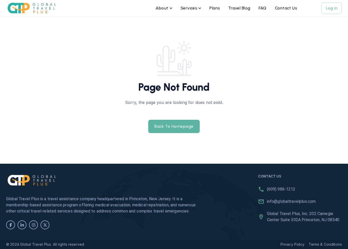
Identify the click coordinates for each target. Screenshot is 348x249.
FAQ (262, 8)
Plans (214, 8)
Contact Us (286, 8)
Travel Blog (239, 8)
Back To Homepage (173, 126)
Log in (332, 8)
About (162, 8)
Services (189, 8)
